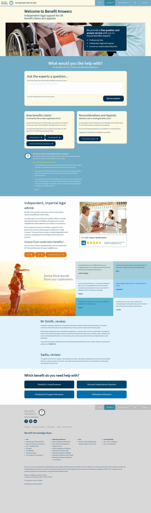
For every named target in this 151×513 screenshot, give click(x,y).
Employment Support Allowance (49, 394)
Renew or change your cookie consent (35, 475)
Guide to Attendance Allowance (61, 448)
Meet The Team (67, 427)
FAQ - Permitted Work (109, 444)
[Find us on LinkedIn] (35, 421)
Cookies (59, 427)
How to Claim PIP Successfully (35, 442)
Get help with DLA (34, 137)
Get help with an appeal (88, 139)
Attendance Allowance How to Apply (62, 455)
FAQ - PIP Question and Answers (35, 444)
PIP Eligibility (30, 450)
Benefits (109, 3)
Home (99, 3)
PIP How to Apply (31, 453)
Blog (135, 3)
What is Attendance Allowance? (61, 442)
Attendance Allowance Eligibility (61, 453)
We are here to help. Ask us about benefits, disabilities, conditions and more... (47, 80)
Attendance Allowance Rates (60, 450)
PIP (39, 254)
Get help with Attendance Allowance (39, 144)
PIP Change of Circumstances (34, 455)
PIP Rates (29, 448)
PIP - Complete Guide (32, 446)
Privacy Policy (51, 427)
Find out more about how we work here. (44, 162)
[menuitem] (99, 3)
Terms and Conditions (38, 427)
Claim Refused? (122, 3)
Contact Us (145, 3)
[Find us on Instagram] (30, 421)
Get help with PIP (53, 137)
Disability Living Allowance (49, 384)
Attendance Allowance (54, 254)
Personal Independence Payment (101, 384)
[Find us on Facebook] (26, 421)
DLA (28, 254)
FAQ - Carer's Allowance (110, 442)
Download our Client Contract (33, 484)
